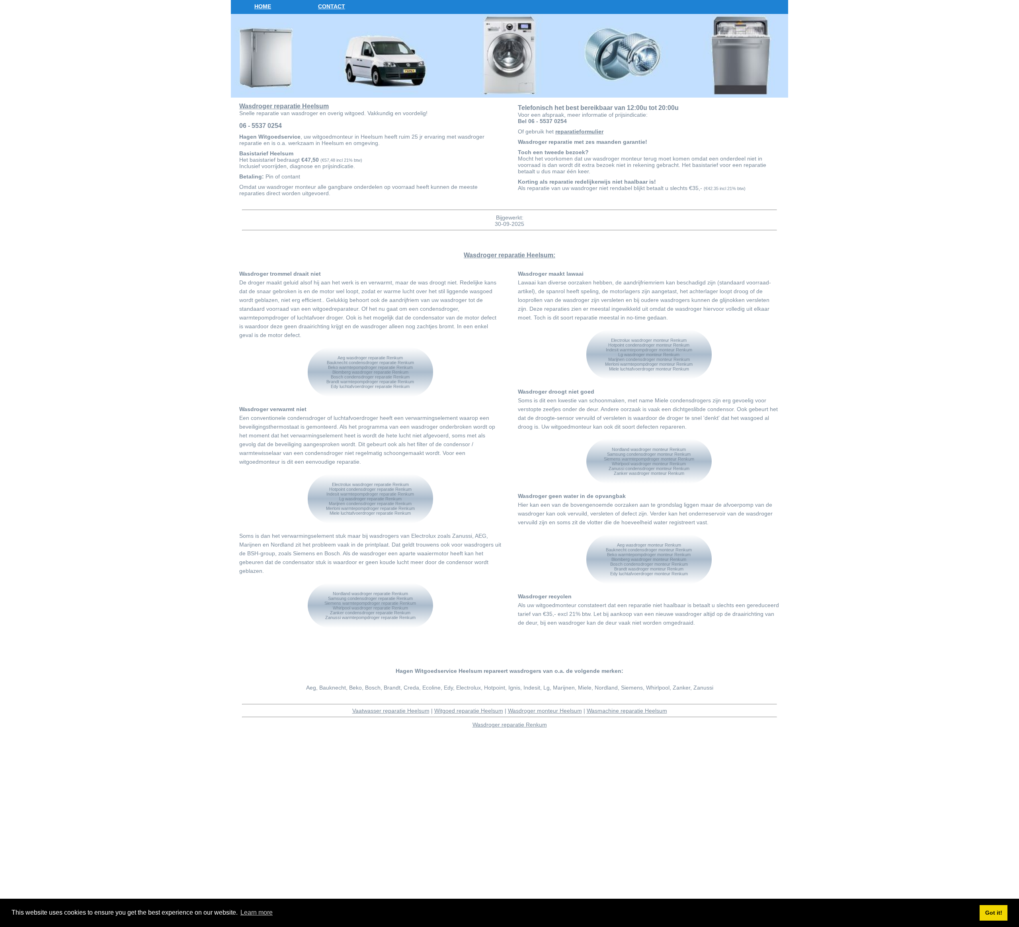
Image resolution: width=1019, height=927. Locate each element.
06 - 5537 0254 (260, 125)
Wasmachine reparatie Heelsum (627, 710)
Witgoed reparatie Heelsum (468, 710)
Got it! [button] (993, 912)
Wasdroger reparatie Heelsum (284, 106)
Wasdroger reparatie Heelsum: (509, 255)
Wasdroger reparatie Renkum (509, 724)
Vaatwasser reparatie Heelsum (390, 710)
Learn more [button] (256, 912)
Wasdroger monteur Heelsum (545, 710)
